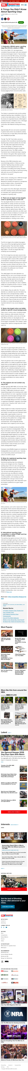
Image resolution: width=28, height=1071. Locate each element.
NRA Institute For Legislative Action (8, 945)
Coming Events (4, 935)
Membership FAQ (4, 956)
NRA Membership (4, 952)
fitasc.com (9, 592)
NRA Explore (3, 947)
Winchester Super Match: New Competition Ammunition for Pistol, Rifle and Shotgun (9, 775)
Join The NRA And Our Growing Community (13, 1023)
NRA (17, 850)
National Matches (6, 873)
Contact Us (3, 921)
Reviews (3, 939)
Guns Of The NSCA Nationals (11, 618)
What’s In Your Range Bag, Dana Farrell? (13, 620)
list (15, 604)
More (9, 732)
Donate (17, 1)
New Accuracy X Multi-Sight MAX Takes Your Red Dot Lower (9, 792)
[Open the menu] (25, 4)
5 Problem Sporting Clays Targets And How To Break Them (13, 611)
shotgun (12, 604)
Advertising (3, 923)
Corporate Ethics (18, 1065)
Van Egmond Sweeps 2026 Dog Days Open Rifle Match (12, 753)
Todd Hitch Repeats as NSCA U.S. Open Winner (8, 800)
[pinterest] (8, 18)
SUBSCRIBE (7, 906)
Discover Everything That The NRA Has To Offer (12, 1041)
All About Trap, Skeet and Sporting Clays (14, 622)
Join (10, 1)
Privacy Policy (3, 1065)
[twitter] (5, 18)
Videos (2, 941)
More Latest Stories (17, 812)
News (2, 15)
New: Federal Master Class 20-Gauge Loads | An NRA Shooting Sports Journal (7, 722)
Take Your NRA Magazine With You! (11, 1005)
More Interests (14, 824)
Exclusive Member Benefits (6, 954)
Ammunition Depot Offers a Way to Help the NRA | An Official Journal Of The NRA (13, 846)
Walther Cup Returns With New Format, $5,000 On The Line (9, 783)
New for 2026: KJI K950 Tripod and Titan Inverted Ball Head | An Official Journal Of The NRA (14, 853)
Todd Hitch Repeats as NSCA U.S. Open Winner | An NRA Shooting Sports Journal (6, 707)
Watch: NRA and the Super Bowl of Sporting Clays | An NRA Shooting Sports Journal (20, 722)
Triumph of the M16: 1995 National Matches (7, 766)
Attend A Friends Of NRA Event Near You (12, 1060)
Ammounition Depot (6, 850)
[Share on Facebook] (2, 18)
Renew (13, 1)
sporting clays (6, 604)
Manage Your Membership (6, 958)
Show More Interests (17, 889)
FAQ (7, 1067)
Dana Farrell (19, 604)
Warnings (2, 1067)
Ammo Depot (13, 850)
